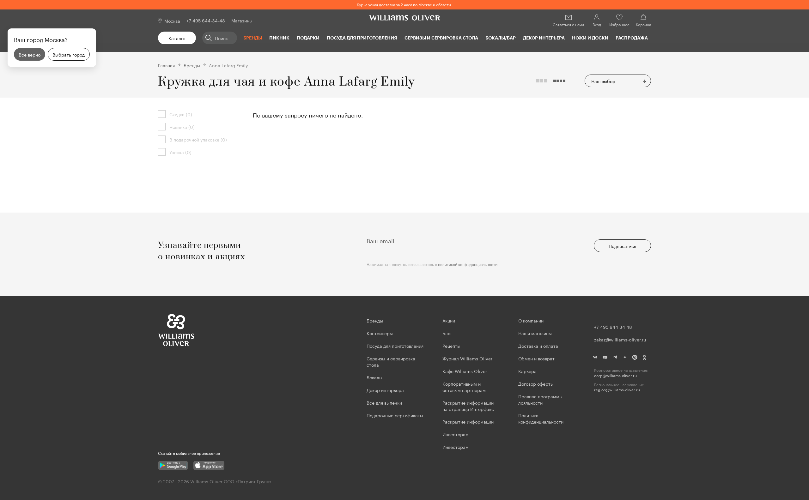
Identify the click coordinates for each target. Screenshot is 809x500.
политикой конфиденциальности (467, 264)
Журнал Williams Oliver (467, 358)
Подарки (308, 37)
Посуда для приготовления (362, 37)
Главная (166, 65)
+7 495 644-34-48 (205, 20)
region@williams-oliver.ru (617, 389)
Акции (448, 320)
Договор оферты (536, 383)
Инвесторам (456, 434)
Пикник (279, 37)
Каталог (177, 37)
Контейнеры (380, 332)
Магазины (241, 20)
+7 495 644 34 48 (613, 326)
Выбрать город (68, 54)
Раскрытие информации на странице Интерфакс (468, 405)
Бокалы (374, 377)
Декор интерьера (544, 37)
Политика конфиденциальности (540, 418)
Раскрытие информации (468, 421)
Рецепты (451, 345)
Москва (172, 20)
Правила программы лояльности (540, 399)
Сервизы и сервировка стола (441, 37)
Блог (447, 332)
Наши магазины (535, 332)
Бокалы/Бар (500, 37)
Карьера (527, 370)
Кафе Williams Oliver (464, 370)
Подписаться (622, 245)
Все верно (29, 54)
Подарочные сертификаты (395, 415)
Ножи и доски (590, 37)
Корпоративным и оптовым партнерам (464, 386)
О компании (531, 320)
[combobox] (618, 81)
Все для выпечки (384, 402)
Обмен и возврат (536, 358)
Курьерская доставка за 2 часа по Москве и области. (404, 4)
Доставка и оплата (538, 345)
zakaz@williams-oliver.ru (620, 339)
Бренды (252, 37)
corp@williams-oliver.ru (615, 375)
